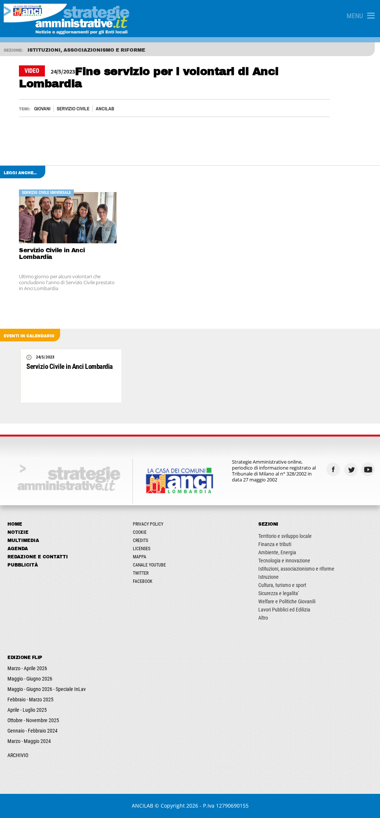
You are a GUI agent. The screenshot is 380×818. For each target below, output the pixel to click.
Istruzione (268, 577)
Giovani (42, 109)
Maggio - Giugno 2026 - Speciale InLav (46, 689)
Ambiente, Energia (277, 552)
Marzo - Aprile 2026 (27, 668)
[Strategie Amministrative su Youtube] (369, 469)
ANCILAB (105, 109)
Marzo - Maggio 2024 (29, 741)
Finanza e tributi (274, 544)
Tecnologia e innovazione (284, 561)
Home (14, 524)
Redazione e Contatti (37, 557)
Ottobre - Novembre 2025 (33, 720)
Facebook (143, 581)
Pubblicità (22, 565)
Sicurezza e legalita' (278, 593)
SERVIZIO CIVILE (73, 109)
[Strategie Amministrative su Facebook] (334, 469)
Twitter (140, 573)
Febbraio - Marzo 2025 (30, 699)
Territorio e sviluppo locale (285, 536)
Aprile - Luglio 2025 (27, 710)
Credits (140, 540)
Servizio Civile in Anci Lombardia (52, 253)
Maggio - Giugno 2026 (29, 679)
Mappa (139, 557)
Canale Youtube (149, 565)
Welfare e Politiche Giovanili (286, 601)
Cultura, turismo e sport (282, 585)
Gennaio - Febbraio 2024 (32, 731)
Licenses (141, 548)
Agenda (17, 548)
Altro (263, 618)
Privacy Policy (148, 524)
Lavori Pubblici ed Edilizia (284, 610)
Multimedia (23, 540)
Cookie (140, 532)
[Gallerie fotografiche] (352, 484)
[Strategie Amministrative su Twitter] (352, 469)
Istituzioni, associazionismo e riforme (296, 569)
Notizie (18, 532)
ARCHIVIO (17, 755)
